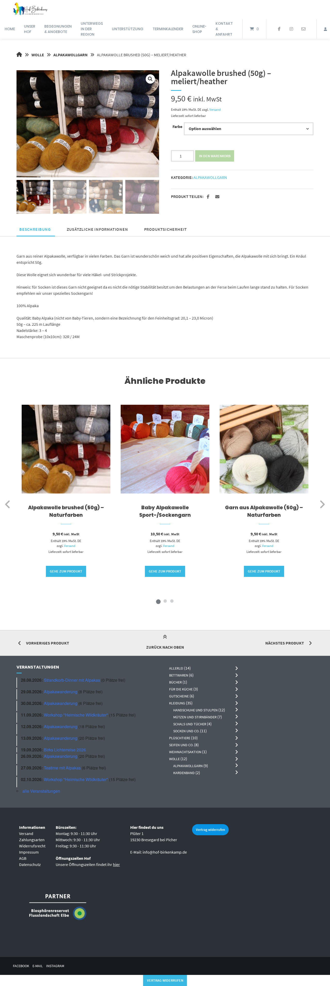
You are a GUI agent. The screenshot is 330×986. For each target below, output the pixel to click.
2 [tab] (165, 601)
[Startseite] (30, 9)
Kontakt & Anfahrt (224, 29)
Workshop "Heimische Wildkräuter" (76, 715)
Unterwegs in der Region (92, 29)
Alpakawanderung (60, 692)
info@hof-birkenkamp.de (165, 852)
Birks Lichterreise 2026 (65, 750)
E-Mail (37, 966)
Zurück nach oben (165, 647)
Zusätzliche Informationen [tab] (97, 229)
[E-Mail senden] (303, 29)
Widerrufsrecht (32, 845)
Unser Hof (29, 29)
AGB (22, 858)
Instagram (55, 966)
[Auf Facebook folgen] (279, 29)
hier (116, 864)
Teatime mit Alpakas (62, 768)
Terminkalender (168, 28)
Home (10, 28)
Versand (215, 109)
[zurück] (8, 504)
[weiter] (322, 504)
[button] (150, 79)
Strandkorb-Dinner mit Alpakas (72, 680)
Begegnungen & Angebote (58, 29)
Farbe (177, 126)
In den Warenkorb (214, 156)
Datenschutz (30, 864)
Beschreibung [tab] (35, 229)
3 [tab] (171, 601)
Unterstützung (127, 28)
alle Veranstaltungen (41, 791)
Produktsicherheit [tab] (165, 229)
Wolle (37, 54)
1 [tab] (158, 601)
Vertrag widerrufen (210, 829)
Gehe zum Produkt (66, 571)
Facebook (21, 966)
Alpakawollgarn (70, 54)
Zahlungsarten (32, 839)
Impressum (29, 852)
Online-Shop (199, 29)
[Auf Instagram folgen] (291, 29)
